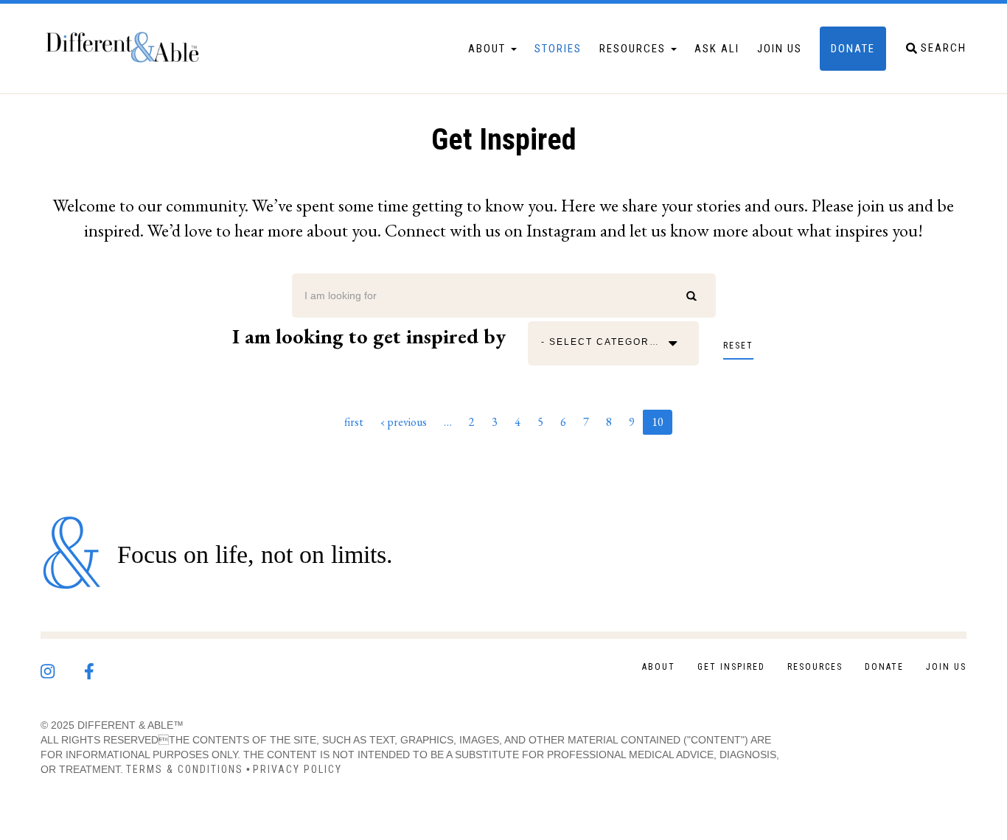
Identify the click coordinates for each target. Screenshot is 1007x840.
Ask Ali (716, 48)
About (488, 48)
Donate (853, 48)
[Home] (129, 48)
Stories (558, 48)
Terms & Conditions (184, 769)
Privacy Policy (297, 769)
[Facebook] (103, 667)
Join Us (779, 48)
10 (662, 424)
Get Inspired (731, 667)
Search (697, 295)
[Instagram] (62, 667)
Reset (738, 345)
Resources (634, 48)
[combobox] (605, 343)
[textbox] (605, 343)
